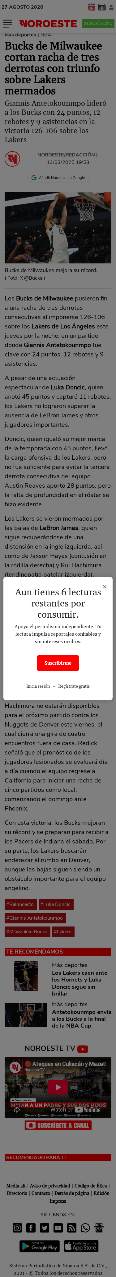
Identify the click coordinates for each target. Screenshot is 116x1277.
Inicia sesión (38, 686)
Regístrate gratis (74, 686)
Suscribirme (58, 663)
